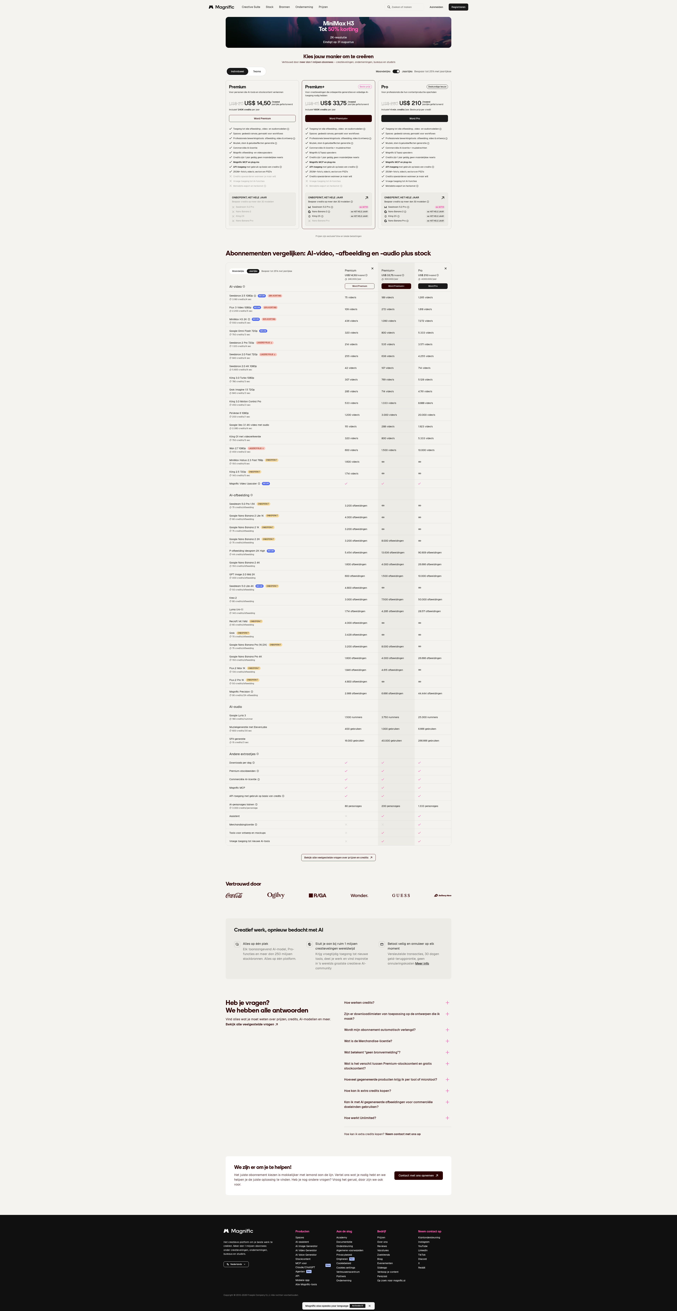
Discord (422, 1259)
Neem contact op (429, 1231)
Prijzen (323, 7)
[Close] (370, 1306)
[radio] (238, 271)
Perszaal (382, 1276)
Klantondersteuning (429, 1237)
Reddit (421, 1267)
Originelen (345, 1259)
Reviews (382, 1246)
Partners (341, 1276)
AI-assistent (302, 1241)
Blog (380, 1259)
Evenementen (385, 1263)
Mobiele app (302, 1280)
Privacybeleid (344, 1254)
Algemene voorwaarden (349, 1250)
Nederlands (236, 1264)
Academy (341, 1237)
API (297, 1276)
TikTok (422, 1254)
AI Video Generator (306, 1250)
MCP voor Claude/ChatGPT (312, 1265)
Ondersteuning (344, 1246)
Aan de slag (344, 1231)
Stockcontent (302, 1259)
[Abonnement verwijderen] (372, 268)
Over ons (382, 1241)
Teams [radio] (257, 71)
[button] (236, 1264)
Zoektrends (383, 1254)
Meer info (422, 963)
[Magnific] (238, 1231)
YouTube (423, 1246)
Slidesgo (382, 1267)
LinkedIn (423, 1250)
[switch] (396, 71)
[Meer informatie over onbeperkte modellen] (367, 198)
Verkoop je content (387, 1271)
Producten (302, 1231)
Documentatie (344, 1241)
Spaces (299, 1237)
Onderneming (343, 1280)
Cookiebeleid (343, 1263)
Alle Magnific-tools (306, 1284)
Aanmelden (436, 7)
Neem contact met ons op (403, 1134)
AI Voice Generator (306, 1254)
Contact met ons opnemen (416, 1175)
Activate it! (357, 1305)
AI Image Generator (306, 1246)
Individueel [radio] (237, 71)
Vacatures (383, 1250)
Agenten (303, 1271)
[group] (246, 71)
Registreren (458, 7)
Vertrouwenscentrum (348, 1271)
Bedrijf (381, 1231)
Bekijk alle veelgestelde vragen (250, 1024)
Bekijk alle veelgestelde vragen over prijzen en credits (336, 857)
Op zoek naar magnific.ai (391, 1280)
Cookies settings (345, 1267)
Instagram (423, 1241)
